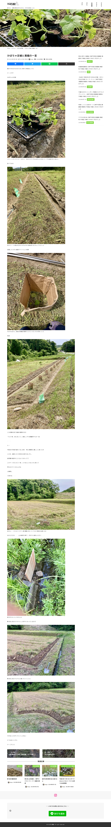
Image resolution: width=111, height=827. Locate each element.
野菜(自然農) (49, 59)
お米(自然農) (39, 59)
